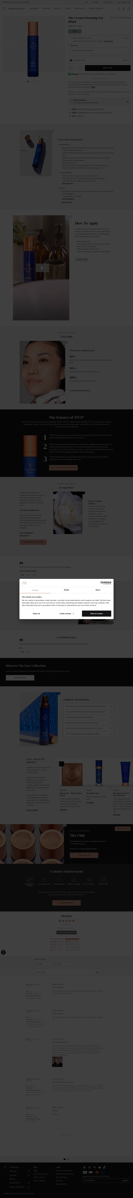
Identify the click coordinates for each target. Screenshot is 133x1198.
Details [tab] (66, 590)
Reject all (36, 613)
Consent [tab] (35, 590)
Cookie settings (65, 613)
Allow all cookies (96, 613)
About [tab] (98, 590)
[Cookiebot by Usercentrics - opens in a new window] (102, 582)
